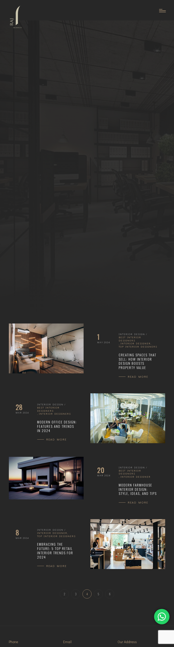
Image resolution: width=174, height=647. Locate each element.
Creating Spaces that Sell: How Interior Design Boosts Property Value (137, 361)
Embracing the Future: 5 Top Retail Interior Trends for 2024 (55, 550)
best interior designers (130, 339)
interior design (132, 334)
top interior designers (138, 346)
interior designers (55, 413)
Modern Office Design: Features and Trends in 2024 (57, 426)
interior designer (136, 343)
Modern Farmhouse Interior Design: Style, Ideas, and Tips (138, 489)
